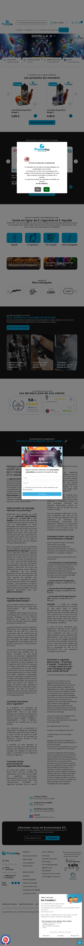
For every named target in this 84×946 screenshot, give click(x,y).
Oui (46, 189)
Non (37, 189)
